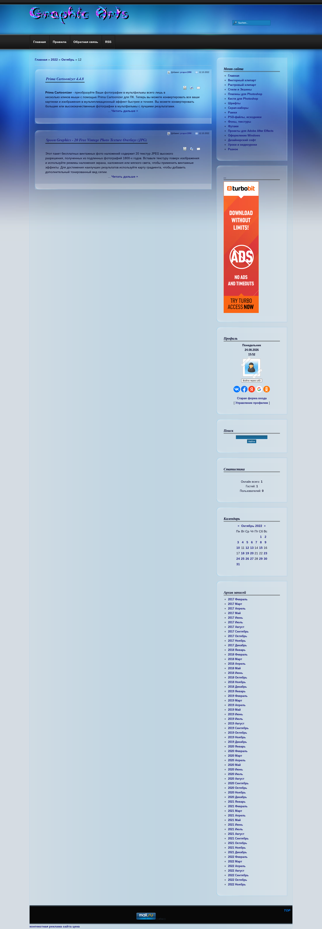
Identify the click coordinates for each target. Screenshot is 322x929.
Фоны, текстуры (239, 121)
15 (261, 547)
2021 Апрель (237, 815)
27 (252, 558)
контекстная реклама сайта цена (55, 926)
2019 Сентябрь (238, 728)
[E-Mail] (198, 89)
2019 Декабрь (237, 742)
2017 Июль (235, 622)
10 (238, 547)
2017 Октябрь (237, 636)
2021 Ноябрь (237, 847)
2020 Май (234, 765)
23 (265, 553)
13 (252, 547)
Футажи (233, 126)
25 (242, 558)
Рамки (232, 112)
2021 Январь (237, 801)
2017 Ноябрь (237, 640)
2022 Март (235, 861)
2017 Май (234, 613)
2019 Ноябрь (237, 737)
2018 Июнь (235, 673)
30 (265, 558)
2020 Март (235, 755)
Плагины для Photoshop (245, 94)
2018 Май (234, 668)
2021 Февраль (238, 806)
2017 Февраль (238, 599)
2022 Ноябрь (237, 884)
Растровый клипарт (242, 85)
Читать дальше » (124, 111)
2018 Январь (237, 650)
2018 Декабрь (237, 686)
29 (261, 558)
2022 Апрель (237, 866)
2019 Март (235, 700)
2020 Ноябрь (237, 792)
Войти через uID (251, 380)
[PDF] (184, 89)
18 (242, 553)
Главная (233, 75)
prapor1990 (185, 72)
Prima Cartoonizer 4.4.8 (65, 78)
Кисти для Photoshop (243, 98)
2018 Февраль (238, 654)
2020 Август (236, 778)
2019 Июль (235, 719)
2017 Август (236, 627)
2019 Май (234, 709)
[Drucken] (191, 89)
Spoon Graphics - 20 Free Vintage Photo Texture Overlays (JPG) (96, 140)
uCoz (161, 919)
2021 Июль (235, 829)
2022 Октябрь (237, 879)
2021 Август (236, 833)
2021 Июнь (235, 824)
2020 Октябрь (237, 787)
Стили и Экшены (240, 89)
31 (238, 564)
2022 (54, 59)
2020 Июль (235, 774)
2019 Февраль (238, 696)
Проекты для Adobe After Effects (250, 130)
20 (252, 553)
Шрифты (234, 103)
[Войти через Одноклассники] (266, 389)
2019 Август (236, 723)
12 (247, 547)
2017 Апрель (237, 608)
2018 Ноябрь (237, 682)
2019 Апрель (237, 705)
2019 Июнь (235, 714)
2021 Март (235, 810)
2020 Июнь (235, 769)
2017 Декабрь (237, 645)
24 (238, 558)
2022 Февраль (238, 856)
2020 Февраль (238, 751)
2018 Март (235, 659)
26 (247, 558)
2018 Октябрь (237, 677)
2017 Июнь (235, 617)
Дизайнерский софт (242, 140)
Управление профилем (251, 402)
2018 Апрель (237, 663)
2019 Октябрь (237, 732)
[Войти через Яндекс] (251, 389)
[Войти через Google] (259, 389)
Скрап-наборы (238, 108)
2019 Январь (237, 691)
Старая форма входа (252, 398)
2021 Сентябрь (238, 838)
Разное (233, 149)
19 (247, 553)
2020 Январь (237, 746)
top (287, 910)
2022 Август (236, 870)
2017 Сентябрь (238, 631)
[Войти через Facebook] (244, 389)
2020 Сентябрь (238, 783)
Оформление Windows (244, 135)
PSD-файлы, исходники (245, 117)
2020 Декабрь (237, 797)
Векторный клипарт (242, 80)
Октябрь (67, 59)
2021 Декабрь (237, 852)
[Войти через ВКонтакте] (237, 389)
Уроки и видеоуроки (242, 144)
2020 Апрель (237, 760)
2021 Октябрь (237, 843)
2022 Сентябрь (238, 875)
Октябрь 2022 (251, 526)
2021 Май (234, 820)
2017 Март (235, 604)
